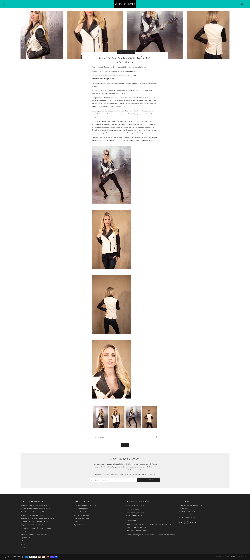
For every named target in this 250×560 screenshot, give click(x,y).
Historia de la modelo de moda (32, 515)
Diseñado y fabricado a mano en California (36, 505)
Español (6, 557)
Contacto (24, 547)
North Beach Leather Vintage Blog (33, 512)
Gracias (23, 544)
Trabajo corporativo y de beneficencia (34, 534)
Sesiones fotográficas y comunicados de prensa (37, 518)
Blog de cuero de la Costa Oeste (32, 525)
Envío (76, 521)
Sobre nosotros (26, 541)
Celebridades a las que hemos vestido (34, 521)
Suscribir (147, 480)
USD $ (15, 557)
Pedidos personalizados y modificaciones (35, 509)
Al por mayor (25, 538)
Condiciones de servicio (82, 515)
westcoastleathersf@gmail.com (190, 505)
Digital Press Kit (79, 525)
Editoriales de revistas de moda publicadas (36, 528)
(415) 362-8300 (184, 509)
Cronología (24, 531)
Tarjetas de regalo (80, 512)
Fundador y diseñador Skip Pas (85, 505)
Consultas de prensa (81, 509)
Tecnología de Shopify (222, 556)
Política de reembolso (81, 518)
